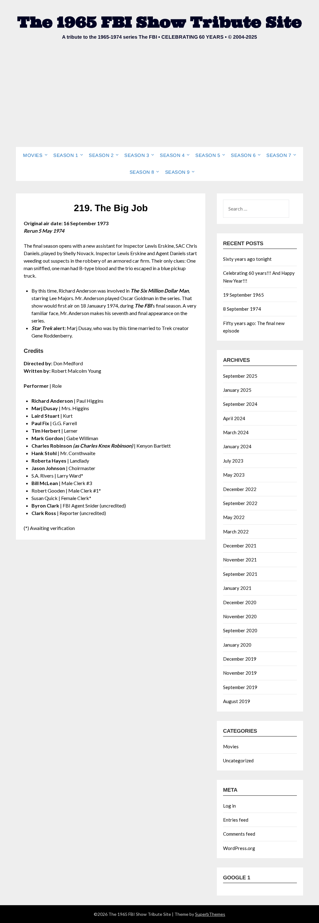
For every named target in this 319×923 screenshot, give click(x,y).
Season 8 (142, 172)
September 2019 (240, 687)
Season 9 (177, 172)
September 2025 (240, 376)
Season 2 (101, 155)
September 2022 (240, 503)
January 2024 (237, 446)
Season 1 (65, 155)
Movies (32, 155)
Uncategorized (238, 760)
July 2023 (233, 461)
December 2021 (239, 545)
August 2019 (236, 701)
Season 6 (243, 155)
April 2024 (234, 418)
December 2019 (239, 659)
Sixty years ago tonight (247, 259)
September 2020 (240, 630)
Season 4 (172, 155)
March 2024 (236, 432)
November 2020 (240, 616)
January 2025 (237, 390)
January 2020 (237, 645)
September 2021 (240, 574)
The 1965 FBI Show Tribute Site (159, 22)
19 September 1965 (243, 295)
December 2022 (239, 489)
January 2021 (237, 588)
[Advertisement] (159, 100)
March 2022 (236, 531)
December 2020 (239, 602)
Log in (229, 806)
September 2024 (240, 404)
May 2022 (234, 517)
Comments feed (239, 834)
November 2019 (240, 673)
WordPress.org (239, 848)
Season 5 (207, 155)
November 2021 (240, 559)
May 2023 (234, 475)
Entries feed (235, 820)
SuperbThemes (210, 914)
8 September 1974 (242, 309)
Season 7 (278, 155)
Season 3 (136, 155)
